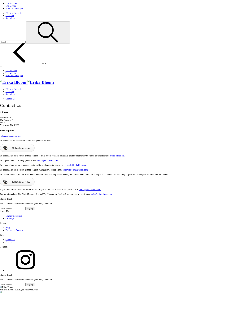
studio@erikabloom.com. (90, 189)
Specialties (10, 18)
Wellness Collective (14, 13)
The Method (11, 6)
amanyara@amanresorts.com (75, 170)
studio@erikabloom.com (48, 160)
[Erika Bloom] (27, 82)
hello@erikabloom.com (10, 136)
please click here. (117, 156)
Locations (10, 15)
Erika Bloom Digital (14, 8)
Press (8, 228)
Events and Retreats (14, 230)
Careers (9, 242)
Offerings (10, 218)
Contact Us (10, 99)
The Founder (11, 3)
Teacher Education (14, 216)
